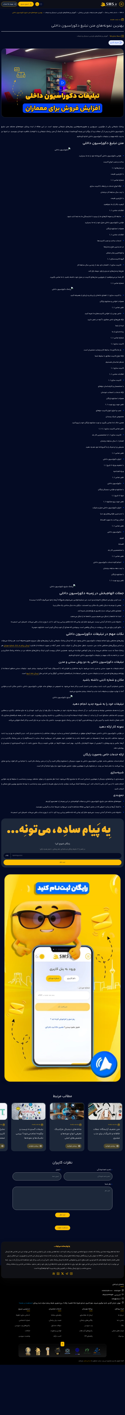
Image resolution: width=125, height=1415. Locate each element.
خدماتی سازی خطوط (23, 1315)
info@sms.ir (116, 1299)
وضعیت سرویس (24, 1336)
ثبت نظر (62, 1215)
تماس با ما (120, 1320)
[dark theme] (37, 4)
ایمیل (58, 1170)
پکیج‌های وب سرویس (22, 1325)
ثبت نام (62, 862)
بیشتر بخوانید (110, 1146)
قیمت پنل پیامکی (55, 1320)
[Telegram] (67, 1273)
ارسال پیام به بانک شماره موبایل (16, 645)
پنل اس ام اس (109, 1256)
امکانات (27, 1330)
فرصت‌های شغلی (118, 1330)
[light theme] (41, 4)
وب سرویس (88, 1325)
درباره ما (121, 1315)
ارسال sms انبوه (32, 673)
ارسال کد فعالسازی (86, 1315)
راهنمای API (88, 1336)
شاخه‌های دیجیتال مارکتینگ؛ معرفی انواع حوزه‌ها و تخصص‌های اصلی (68, 1134)
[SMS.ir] (109, 4)
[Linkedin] (58, 1273)
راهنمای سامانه (56, 1315)
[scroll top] (62, 1344)
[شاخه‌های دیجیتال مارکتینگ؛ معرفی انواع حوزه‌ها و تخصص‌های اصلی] (66, 1111)
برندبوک (121, 1336)
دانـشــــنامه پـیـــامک (111, 12)
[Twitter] (62, 1273)
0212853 (117, 1291)
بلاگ (122, 1325)
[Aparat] (53, 1273)
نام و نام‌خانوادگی (104, 1170)
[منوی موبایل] (121, 4)
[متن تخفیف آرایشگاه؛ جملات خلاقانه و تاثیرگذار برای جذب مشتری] (105, 1111)
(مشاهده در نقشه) (26, 1303)
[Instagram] (71, 1273)
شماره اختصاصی (24, 1320)
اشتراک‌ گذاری (114, 42)
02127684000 (107, 1291)
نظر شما (108, 1184)
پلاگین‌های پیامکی (86, 1320)
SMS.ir (122, 12)
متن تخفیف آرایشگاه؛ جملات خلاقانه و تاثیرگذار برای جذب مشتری (106, 1134)
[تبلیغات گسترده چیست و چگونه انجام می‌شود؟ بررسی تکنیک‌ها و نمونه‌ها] (28, 1111)
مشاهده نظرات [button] (62, 1228)
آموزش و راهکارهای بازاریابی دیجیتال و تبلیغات (60, 12)
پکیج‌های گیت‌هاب (86, 1330)
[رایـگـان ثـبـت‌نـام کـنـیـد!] (62, 978)
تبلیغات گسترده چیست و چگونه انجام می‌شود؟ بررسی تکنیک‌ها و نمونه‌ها (29, 1134)
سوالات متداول (56, 1325)
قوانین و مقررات (55, 1330)
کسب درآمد (57, 1336)
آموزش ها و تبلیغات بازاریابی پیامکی (90, 12)
